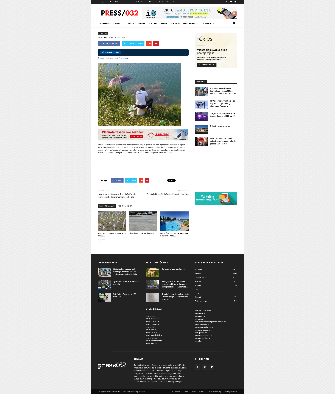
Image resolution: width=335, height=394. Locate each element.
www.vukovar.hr (152, 319)
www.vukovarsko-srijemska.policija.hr (210, 322)
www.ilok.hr (151, 327)
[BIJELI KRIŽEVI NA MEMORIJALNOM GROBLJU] (112, 221)
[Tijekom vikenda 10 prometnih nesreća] (104, 284)
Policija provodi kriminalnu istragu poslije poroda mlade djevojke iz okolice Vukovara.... (174, 284)
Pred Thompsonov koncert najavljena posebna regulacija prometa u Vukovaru (223, 141)
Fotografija (189, 23)
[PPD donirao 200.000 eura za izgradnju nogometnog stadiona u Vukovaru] (201, 104)
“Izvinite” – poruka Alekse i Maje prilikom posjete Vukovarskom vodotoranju (175, 296)
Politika (129, 23)
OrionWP (141, 391)
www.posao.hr (201, 333)
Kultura (153, 23)
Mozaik (141, 23)
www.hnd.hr (200, 341)
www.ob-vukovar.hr (154, 341)
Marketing (152, 2)
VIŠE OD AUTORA (125, 206)
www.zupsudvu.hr (202, 324)
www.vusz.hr (151, 316)
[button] (234, 23)
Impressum (127, 2)
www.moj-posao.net (203, 330)
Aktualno (198, 269)
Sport (164, 23)
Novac (197, 289)
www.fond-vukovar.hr (203, 335)
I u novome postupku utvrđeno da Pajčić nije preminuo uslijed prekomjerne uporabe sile (117, 195)
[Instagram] (231, 2)
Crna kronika (200, 277)
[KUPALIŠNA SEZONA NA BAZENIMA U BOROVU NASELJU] (174, 221)
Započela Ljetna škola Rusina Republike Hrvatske (168, 194)
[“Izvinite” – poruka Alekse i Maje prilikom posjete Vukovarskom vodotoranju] (152, 297)
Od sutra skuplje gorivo (220, 126)
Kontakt (136, 2)
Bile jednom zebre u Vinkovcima (141, 233)
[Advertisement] (145, 166)
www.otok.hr (151, 330)
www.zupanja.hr (152, 324)
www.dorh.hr (200, 316)
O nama (144, 2)
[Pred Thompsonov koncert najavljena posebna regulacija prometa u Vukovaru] (201, 141)
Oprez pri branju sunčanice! (173, 269)
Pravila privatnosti (179, 2)
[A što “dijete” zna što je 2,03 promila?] (104, 297)
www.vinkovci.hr (152, 321)
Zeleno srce (208, 23)
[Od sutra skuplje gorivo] (201, 129)
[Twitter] (235, 2)
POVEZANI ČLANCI (107, 206)
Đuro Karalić (108, 37)
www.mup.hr (200, 319)
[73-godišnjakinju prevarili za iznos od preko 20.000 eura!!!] (201, 116)
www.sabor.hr (151, 338)
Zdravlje (175, 23)
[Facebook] (227, 2)
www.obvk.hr (151, 343)
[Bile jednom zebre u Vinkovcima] (143, 221)
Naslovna (104, 23)
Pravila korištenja (165, 2)
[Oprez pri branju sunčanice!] (152, 272)
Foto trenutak (102, 33)
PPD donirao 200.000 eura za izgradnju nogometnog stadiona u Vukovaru (222, 103)
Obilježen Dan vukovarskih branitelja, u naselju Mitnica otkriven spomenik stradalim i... (223, 91)
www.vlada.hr (151, 332)
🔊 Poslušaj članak (110, 52)
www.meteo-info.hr (202, 338)
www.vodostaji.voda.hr (204, 327)
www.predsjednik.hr (154, 335)
